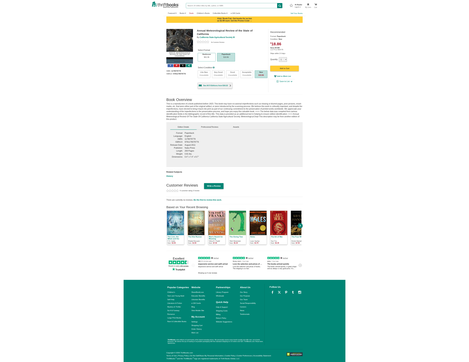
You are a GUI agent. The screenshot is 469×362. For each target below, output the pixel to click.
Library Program (222, 292)
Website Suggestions (224, 322)
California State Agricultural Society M (217, 37)
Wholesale (220, 296)
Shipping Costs (222, 311)
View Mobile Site (197, 310)
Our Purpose (245, 296)
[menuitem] (298, 5)
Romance (171, 314)
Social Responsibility (248, 303)
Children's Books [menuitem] (203, 13)
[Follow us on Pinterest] (286, 292)
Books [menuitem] (182, 13)
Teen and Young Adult (175, 296)
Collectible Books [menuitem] (219, 13)
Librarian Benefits (198, 299)
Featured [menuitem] (171, 13)
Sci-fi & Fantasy (173, 310)
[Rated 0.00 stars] (203, 42)
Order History (196, 329)
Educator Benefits (198, 296)
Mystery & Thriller (174, 307)
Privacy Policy (183, 356)
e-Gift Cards (196, 303)
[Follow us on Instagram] (300, 292)
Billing (218, 314)
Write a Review (214, 186)
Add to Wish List (284, 76)
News (242, 310)
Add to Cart (284, 68)
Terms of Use (171, 356)
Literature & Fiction (174, 303)
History (169, 176)
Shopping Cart (197, 325)
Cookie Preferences (244, 356)
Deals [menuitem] (191, 13)
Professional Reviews (209, 127)
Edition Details (183, 127)
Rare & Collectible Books (176, 321)
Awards (236, 127)
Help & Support (222, 307)
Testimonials (245, 314)
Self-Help (170, 299)
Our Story (243, 292)
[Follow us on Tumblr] (293, 292)
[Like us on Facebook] (272, 292)
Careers (243, 307)
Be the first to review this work (207, 200)
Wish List (194, 333)
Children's (171, 292)
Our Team (244, 299)
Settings (194, 322)
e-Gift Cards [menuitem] (235, 13)
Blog (193, 307)
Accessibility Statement (262, 356)
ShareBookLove (197, 292)
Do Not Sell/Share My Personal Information (206, 356)
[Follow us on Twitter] (279, 292)
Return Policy (221, 318)
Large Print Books (174, 318)
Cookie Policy (230, 356)
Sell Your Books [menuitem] (297, 13)
